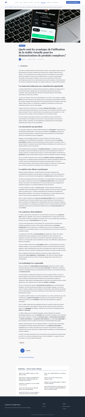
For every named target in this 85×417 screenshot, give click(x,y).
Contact (64, 408)
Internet (31, 2)
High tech (25, 2)
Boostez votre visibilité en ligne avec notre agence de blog (29, 374)
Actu (21, 2)
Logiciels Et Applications (13, 405)
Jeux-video (36, 2)
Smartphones (55, 2)
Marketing (43, 2)
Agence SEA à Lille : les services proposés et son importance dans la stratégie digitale (29, 393)
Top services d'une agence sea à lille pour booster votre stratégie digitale (28, 388)
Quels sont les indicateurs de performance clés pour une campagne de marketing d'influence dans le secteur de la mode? (55, 388)
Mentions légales (66, 406)
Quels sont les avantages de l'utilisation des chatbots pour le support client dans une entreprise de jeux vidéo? (29, 379)
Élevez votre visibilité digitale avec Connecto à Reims (55, 374)
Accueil (16, 2)
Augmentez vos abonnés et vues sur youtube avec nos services (29, 384)
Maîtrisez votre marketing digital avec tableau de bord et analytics (55, 382)
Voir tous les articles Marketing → (27, 357)
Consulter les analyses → (73, 2)
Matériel (49, 2)
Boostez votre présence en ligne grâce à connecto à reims (53, 378)
